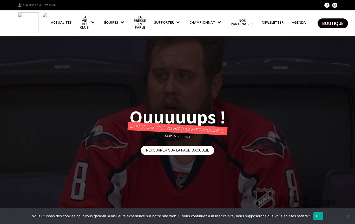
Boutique (332, 23)
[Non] (348, 216)
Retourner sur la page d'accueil (177, 150)
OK (318, 216)
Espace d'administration (39, 5)
